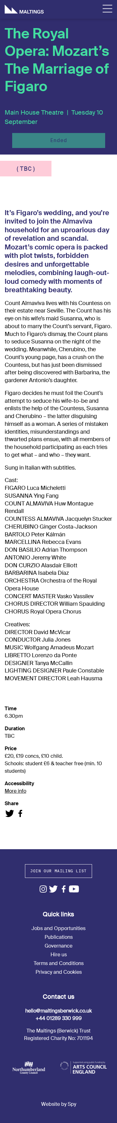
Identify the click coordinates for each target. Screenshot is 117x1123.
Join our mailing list (58, 871)
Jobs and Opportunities (58, 928)
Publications (59, 937)
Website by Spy (58, 1104)
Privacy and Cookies (59, 972)
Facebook (64, 889)
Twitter (53, 889)
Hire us (59, 954)
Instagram (43, 889)
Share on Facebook (20, 813)
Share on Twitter (10, 813)
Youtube (74, 889)
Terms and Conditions (59, 963)
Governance (58, 946)
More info (15, 791)
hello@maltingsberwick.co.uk (58, 1010)
